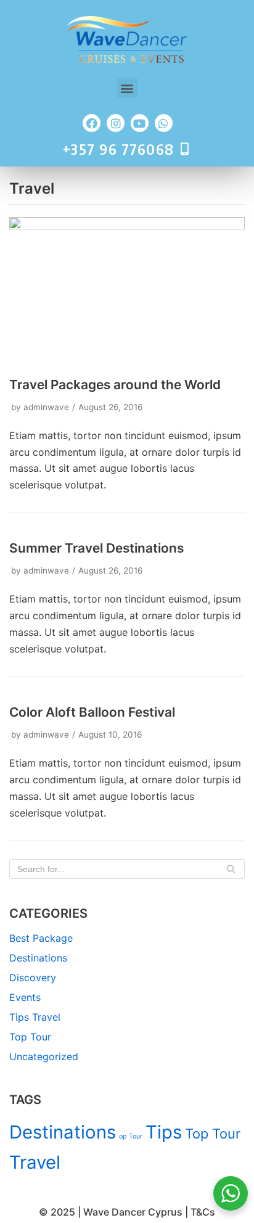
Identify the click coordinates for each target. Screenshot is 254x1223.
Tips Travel (34, 1017)
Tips (163, 1132)
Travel (34, 1162)
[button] (127, 88)
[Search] (231, 869)
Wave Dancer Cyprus (132, 1212)
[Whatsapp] (164, 123)
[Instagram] (116, 123)
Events (25, 997)
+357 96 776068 (118, 148)
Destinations (38, 958)
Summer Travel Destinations (96, 548)
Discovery (32, 977)
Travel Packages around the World (115, 384)
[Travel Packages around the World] (127, 226)
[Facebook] (91, 123)
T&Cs (202, 1212)
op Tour (130, 1136)
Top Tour (30, 1037)
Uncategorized (43, 1056)
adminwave (46, 407)
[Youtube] (140, 123)
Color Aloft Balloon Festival (92, 712)
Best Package (41, 938)
